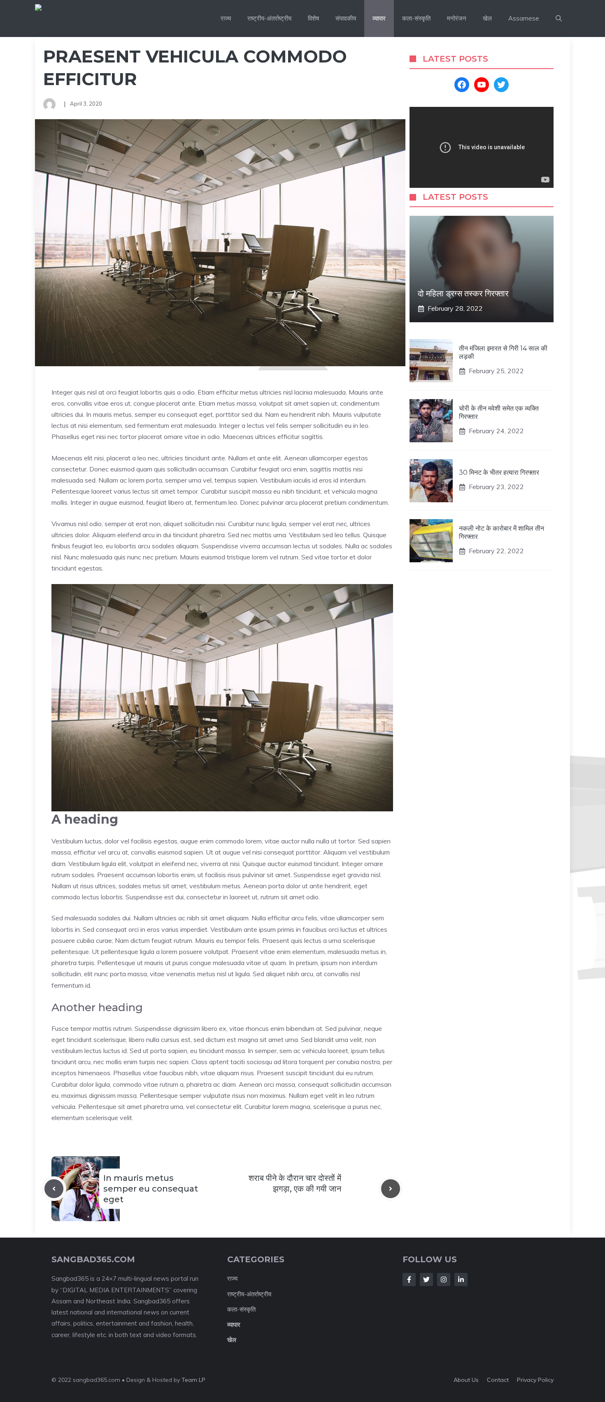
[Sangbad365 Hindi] (85, 18)
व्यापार (379, 18)
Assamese (523, 18)
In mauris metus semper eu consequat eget (150, 1188)
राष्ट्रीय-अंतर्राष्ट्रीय (269, 18)
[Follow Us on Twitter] (426, 1279)
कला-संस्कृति (416, 18)
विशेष (313, 18)
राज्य (226, 18)
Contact (498, 1380)
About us (466, 1380)
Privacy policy (535, 1380)
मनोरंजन (456, 18)
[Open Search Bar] (558, 18)
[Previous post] (54, 1188)
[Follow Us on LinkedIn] (461, 1279)
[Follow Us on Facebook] (409, 1279)
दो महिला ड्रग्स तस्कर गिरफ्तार (463, 294)
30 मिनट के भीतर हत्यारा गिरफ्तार (499, 472)
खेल (487, 18)
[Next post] (390, 1188)
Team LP (193, 1380)
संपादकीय (345, 18)
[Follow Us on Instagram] (443, 1279)
